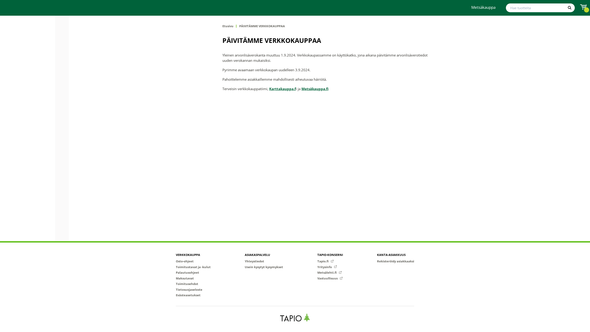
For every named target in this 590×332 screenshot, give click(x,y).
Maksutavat (185, 278)
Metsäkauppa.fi (314, 88)
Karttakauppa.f (282, 88)
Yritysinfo (325, 267)
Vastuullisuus (327, 278)
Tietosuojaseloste (189, 290)
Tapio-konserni (330, 255)
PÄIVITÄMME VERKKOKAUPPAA (262, 26)
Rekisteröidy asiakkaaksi (395, 261)
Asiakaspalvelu (257, 255)
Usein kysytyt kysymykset (264, 267)
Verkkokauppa (188, 255)
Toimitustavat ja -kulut (193, 267)
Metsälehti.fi (327, 272)
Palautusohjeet (187, 272)
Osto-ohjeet (185, 261)
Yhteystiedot (254, 261)
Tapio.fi (323, 261)
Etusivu (227, 26)
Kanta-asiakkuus (391, 255)
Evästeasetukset (188, 295)
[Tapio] (295, 317)
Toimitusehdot (187, 284)
